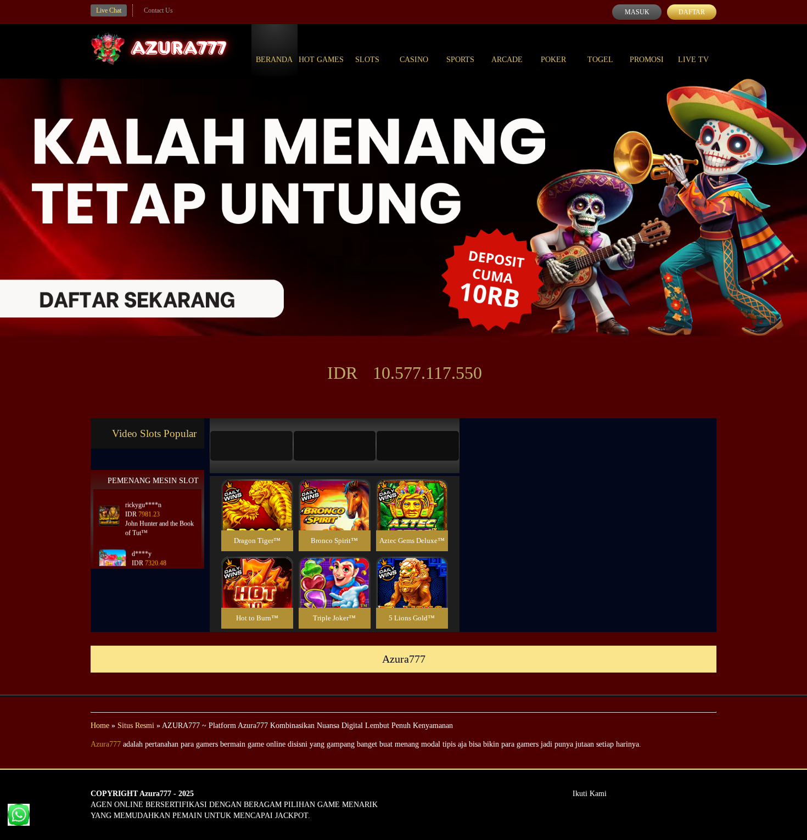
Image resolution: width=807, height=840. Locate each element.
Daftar (692, 12)
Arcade (507, 59)
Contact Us (158, 10)
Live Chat (108, 10)
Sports (460, 59)
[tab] (251, 446)
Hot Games (321, 59)
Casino (414, 59)
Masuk (637, 12)
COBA (256, 492)
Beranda (274, 59)
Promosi (647, 59)
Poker (553, 59)
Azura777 (106, 744)
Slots (367, 59)
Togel (600, 59)
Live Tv (693, 59)
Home (100, 725)
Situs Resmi (135, 725)
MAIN (257, 517)
